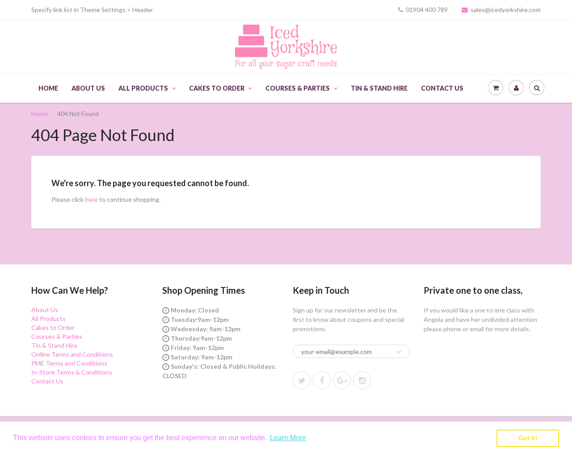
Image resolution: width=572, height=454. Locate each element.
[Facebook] (322, 380)
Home (48, 88)
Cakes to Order (216, 88)
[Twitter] (302, 380)
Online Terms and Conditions (72, 354)
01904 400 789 (427, 9)
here (91, 199)
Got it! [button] (528, 438)
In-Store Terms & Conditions (71, 372)
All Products (143, 88)
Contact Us (442, 88)
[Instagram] (362, 380)
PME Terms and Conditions (69, 363)
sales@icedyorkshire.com (506, 9)
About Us (88, 88)
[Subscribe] (399, 352)
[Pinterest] (342, 380)
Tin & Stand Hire (379, 88)
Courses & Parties (297, 88)
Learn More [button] (288, 438)
